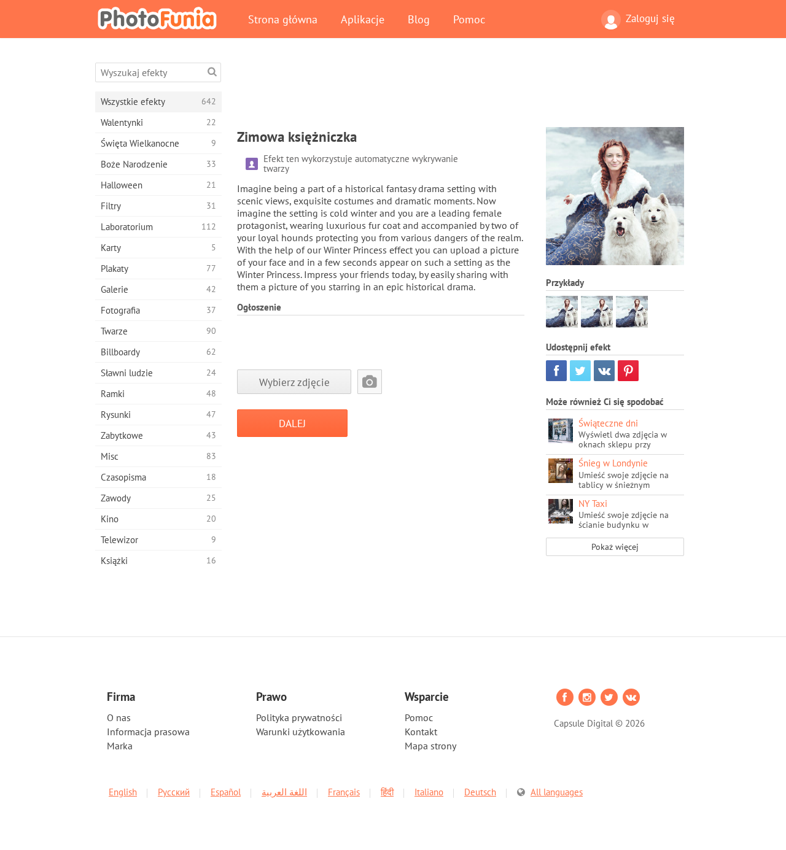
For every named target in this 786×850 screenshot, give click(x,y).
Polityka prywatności (299, 717)
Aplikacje (362, 19)
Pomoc (469, 19)
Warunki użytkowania (300, 731)
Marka (120, 746)
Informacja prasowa (148, 731)
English (123, 792)
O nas (119, 717)
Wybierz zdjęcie (294, 382)
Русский (174, 792)
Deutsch (480, 792)
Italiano (428, 792)
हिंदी (387, 792)
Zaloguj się (650, 18)
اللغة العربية (284, 792)
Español (226, 792)
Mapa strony (430, 746)
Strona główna (282, 19)
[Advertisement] (460, 90)
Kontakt (421, 731)
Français (344, 792)
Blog (419, 19)
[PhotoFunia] (159, 18)
